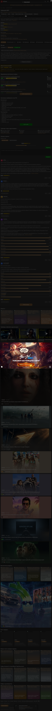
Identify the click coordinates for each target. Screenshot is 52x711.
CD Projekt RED (3, 36)
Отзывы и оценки (5, 136)
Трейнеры (21, 133)
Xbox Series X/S (21, 12)
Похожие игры (40, 42)
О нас (9, 701)
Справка (2, 701)
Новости (3, 308)
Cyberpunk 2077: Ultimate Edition (20, 50)
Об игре (4, 42)
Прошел (17, 47)
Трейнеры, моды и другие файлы (9, 128)
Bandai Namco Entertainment (12, 39)
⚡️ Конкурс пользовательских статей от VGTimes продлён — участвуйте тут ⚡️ (26, 5)
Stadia (25, 12)
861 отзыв (10, 89)
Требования (26, 42)
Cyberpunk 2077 (9, 7)
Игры (4, 7)
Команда (11, 701)
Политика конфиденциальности (27, 701)
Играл (11, 47)
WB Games (21, 39)
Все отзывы (26, 304)
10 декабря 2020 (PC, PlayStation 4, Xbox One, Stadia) (11, 33)
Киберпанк (36, 14)
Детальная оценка (13, 140)
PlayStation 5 (15, 12)
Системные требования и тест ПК (9, 98)
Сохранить (48, 147)
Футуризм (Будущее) (28, 14)
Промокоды (15, 89)
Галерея (33, 42)
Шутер (13, 14)
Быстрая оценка (5, 140)
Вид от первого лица (19, 14)
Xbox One (10, 12)
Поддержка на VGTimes (21, 89)
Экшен (9, 14)
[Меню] (50, 1)
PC (2, 12)
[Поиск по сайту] (45, 1)
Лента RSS (35, 701)
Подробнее (14, 20)
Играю (5, 47)
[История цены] (4, 78)
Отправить (48, 156)
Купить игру (12, 42)
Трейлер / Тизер (4, 340)
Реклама (5, 701)
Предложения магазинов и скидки (9, 74)
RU (39, 701)
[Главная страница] (4, 1)
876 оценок (10, 27)
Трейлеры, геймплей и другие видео (9, 327)
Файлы (20, 42)
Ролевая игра (3, 14)
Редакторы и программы (5, 133)
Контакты (19, 701)
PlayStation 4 (6, 12)
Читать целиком (34, 173)
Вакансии (15, 701)
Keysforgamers (3, 89)
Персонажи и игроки (41, 133)
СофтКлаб (25, 39)
